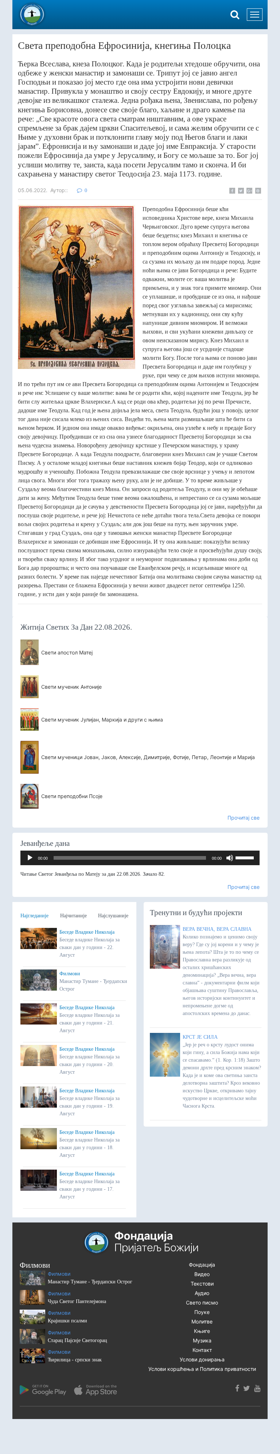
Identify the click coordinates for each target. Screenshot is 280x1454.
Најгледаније (34, 915)
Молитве (202, 1321)
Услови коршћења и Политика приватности (202, 1369)
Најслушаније (113, 915)
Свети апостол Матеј (67, 652)
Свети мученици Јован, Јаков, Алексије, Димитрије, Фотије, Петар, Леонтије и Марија (148, 757)
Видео (202, 1274)
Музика (202, 1340)
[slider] (246, 857)
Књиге (202, 1331)
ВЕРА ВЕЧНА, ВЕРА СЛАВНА (217, 929)
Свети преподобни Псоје (71, 796)
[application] (140, 858)
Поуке (202, 1312)
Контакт (202, 1350)
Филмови (69, 973)
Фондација (202, 1264)
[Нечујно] (229, 858)
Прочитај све (244, 818)
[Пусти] (30, 858)
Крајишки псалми (67, 1320)
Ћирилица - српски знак (75, 1359)
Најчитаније (73, 915)
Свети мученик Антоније (71, 687)
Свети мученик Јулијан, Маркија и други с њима (102, 719)
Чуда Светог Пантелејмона (77, 1301)
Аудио (202, 1293)
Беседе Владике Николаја (86, 932)
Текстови (202, 1283)
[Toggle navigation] (254, 14)
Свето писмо (202, 1302)
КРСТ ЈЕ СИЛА (200, 1037)
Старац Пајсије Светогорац (77, 1340)
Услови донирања (202, 1359)
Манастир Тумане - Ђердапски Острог (90, 1281)
